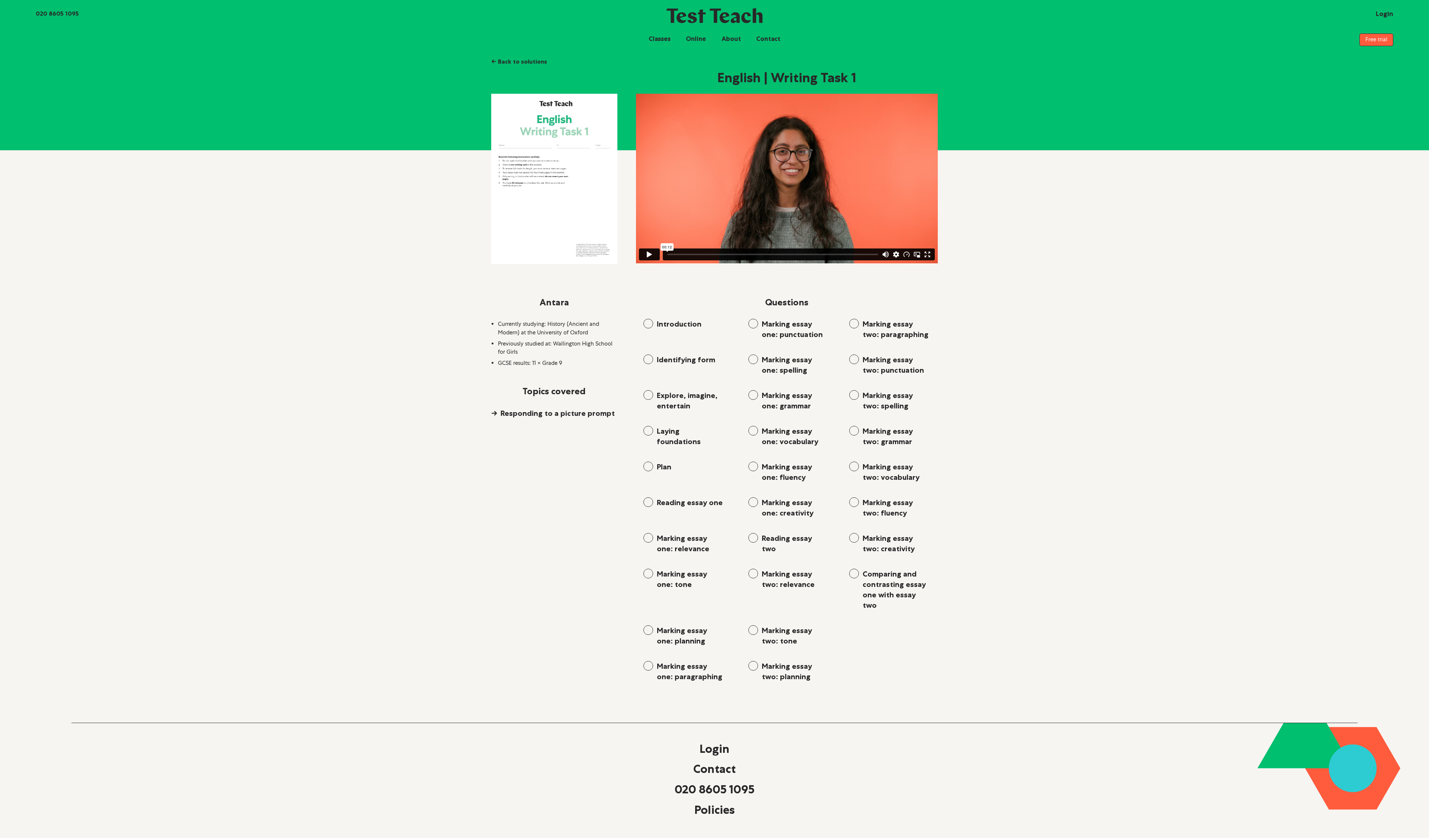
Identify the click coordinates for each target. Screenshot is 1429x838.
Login (714, 749)
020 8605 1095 (714, 789)
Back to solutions (519, 61)
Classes (660, 38)
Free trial (1376, 39)
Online (696, 38)
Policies (714, 810)
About (731, 38)
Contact (768, 38)
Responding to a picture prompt (558, 413)
